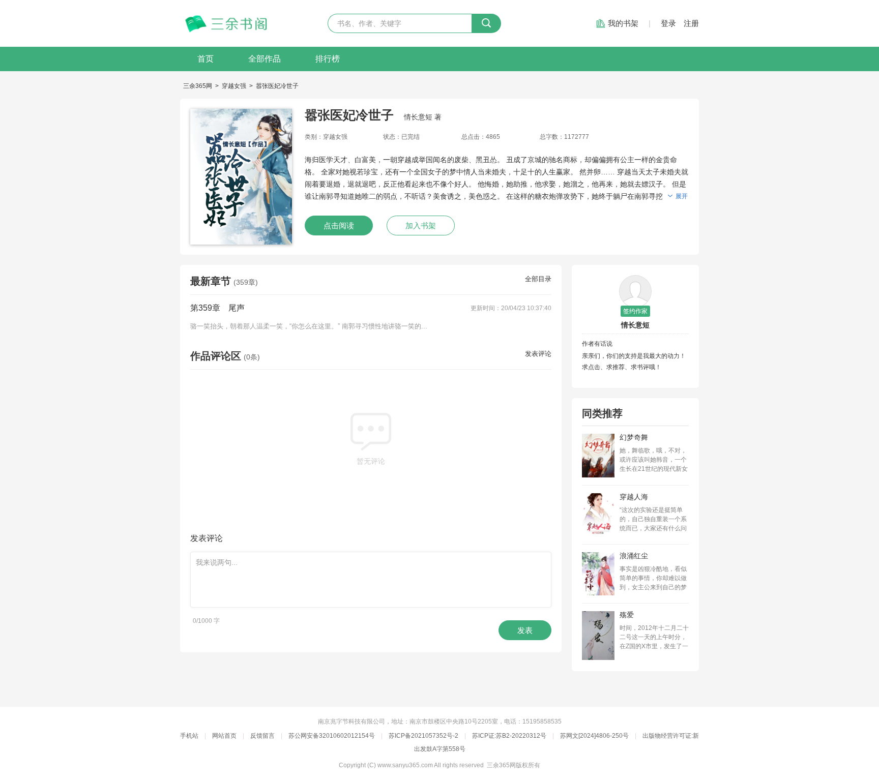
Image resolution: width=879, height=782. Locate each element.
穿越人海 (634, 496)
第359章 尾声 (217, 308)
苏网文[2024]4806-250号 (594, 735)
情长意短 (635, 325)
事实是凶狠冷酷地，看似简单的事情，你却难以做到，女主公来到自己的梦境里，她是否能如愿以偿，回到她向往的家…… (653, 578)
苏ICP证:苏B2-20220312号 (509, 735)
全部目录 (538, 279)
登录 (668, 23)
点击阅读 (339, 225)
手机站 (189, 735)
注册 (691, 23)
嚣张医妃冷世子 (277, 85)
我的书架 (623, 23)
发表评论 (538, 353)
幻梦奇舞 (634, 437)
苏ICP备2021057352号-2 (423, 735)
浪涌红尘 (634, 555)
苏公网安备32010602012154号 (331, 735)
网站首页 (224, 735)
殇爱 (627, 614)
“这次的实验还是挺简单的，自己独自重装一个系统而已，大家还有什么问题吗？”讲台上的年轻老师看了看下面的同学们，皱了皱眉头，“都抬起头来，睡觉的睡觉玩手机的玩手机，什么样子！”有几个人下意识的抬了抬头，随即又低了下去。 (654, 519)
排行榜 (327, 58)
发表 (525, 630)
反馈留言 (262, 735)
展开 (682, 196)
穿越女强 (234, 85)
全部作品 (264, 58)
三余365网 (197, 85)
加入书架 (420, 225)
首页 (205, 58)
